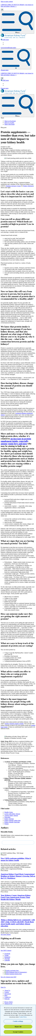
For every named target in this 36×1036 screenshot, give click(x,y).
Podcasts (7, 999)
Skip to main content (7, 1)
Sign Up (3, 987)
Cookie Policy (23, 1017)
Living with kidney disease (12, 814)
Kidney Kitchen (9, 819)
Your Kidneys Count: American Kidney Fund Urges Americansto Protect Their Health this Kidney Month (16, 897)
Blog (5, 995)
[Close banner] (2, 10)
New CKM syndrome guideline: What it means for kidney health (16, 859)
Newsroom (7, 994)
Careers (6, 992)
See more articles (6, 934)
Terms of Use (8, 1003)
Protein (6, 824)
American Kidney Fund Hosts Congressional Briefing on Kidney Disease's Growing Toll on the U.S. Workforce (18, 876)
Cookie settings (18, 1021)
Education (7, 817)
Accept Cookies (18, 1032)
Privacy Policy (8, 1002)
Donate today (12, 47)
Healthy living (8, 812)
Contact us (7, 997)
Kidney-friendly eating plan (12, 820)
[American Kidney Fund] (13, 38)
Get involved (4, 47)
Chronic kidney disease (11, 815)
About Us (7, 990)
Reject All (18, 1026)
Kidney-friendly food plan (12, 822)
